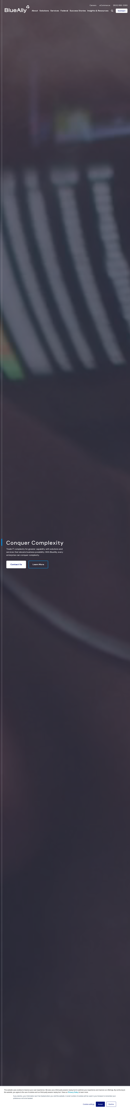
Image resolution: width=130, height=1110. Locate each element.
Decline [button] (111, 1104)
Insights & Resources (97, 10)
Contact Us (16, 564)
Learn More (38, 564)
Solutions (44, 10)
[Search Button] (112, 11)
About (35, 10)
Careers (93, 5)
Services (54, 10)
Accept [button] (100, 1104)
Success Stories (78, 10)
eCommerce (104, 5)
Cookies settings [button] (88, 1104)
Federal (64, 10)
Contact (121, 11)
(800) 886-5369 (120, 5)
